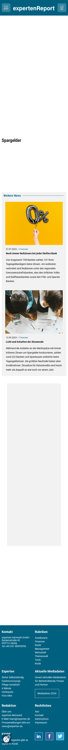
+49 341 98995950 (15, 646)
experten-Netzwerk (12, 715)
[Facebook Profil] (49, 736)
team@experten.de (19, 718)
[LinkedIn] (39, 736)
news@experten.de (12, 726)
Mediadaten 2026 (46, 693)
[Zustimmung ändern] (7, 739)
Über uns (6, 711)
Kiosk (15, 743)
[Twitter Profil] (60, 736)
